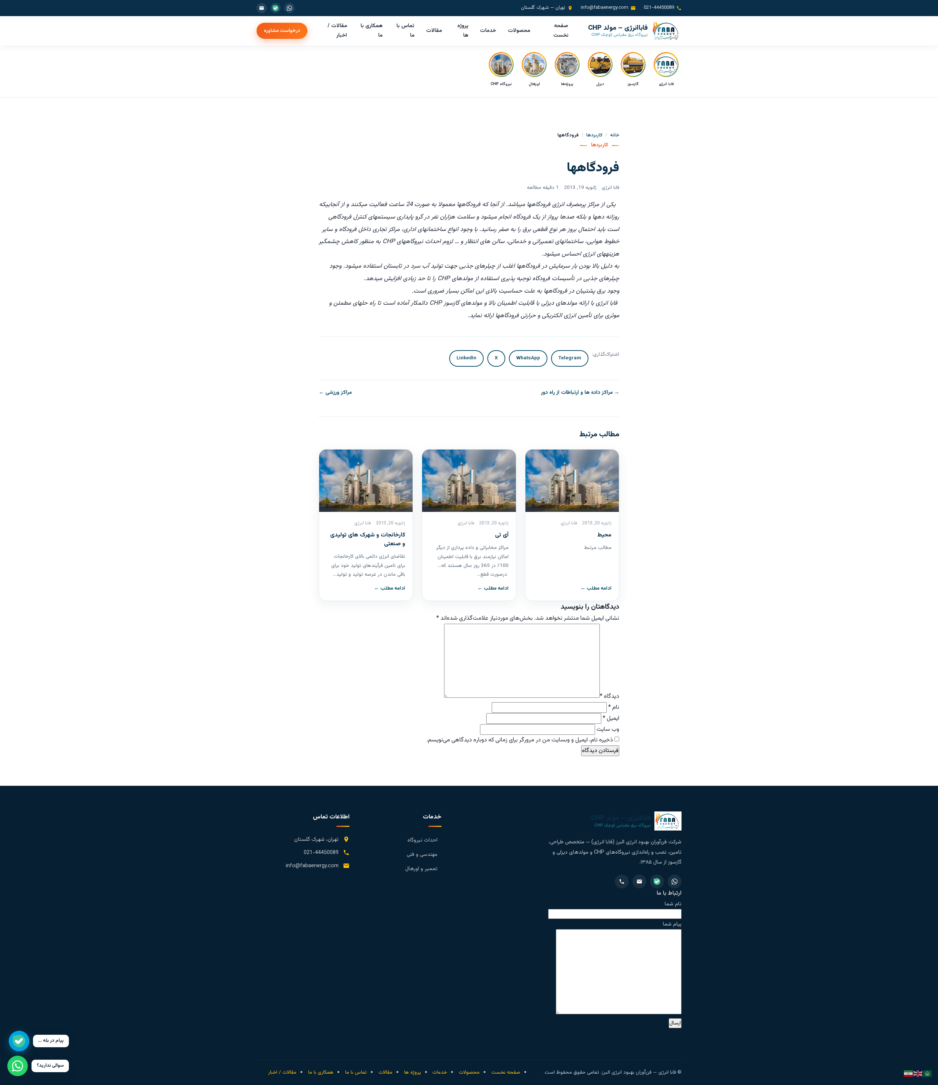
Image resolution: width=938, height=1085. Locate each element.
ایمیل (611, 718)
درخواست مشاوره (282, 30)
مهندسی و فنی (422, 854)
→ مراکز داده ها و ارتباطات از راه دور (580, 392)
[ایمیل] (261, 8)
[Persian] (908, 1073)
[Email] (639, 881)
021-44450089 (659, 7)
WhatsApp (528, 358)
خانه (614, 135)
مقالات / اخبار (337, 31)
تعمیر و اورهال (421, 869)
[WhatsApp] (675, 881)
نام (613, 707)
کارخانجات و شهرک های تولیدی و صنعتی (367, 540)
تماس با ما (405, 31)
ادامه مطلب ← (596, 588)
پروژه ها (462, 31)
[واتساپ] (289, 8)
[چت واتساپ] (17, 1066)
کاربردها (594, 135)
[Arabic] (928, 1073)
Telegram (569, 358)
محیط (604, 535)
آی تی (502, 535)
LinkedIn (466, 358)
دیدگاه (609, 696)
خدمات (488, 30)
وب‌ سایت (608, 729)
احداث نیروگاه (422, 840)
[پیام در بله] (19, 1041)
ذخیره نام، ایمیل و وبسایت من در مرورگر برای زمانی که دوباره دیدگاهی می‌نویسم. (519, 740)
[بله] (275, 8)
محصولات (519, 30)
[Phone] (622, 881)
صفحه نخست (560, 31)
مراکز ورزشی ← (335, 392)
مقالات (434, 30)
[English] (918, 1073)
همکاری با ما (372, 31)
